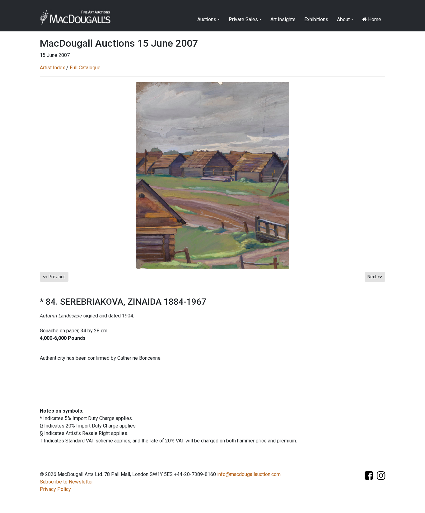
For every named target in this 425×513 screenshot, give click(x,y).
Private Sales (243, 19)
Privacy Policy (55, 489)
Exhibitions (316, 19)
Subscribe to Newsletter (66, 482)
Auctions (206, 19)
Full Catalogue (85, 68)
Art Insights (283, 19)
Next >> (374, 276)
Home (374, 19)
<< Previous (54, 276)
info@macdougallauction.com (249, 474)
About (343, 19)
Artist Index (52, 68)
